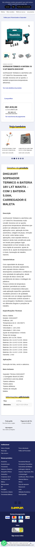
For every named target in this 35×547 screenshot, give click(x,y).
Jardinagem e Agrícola (24, 469)
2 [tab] (14, 158)
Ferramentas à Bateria (7, 492)
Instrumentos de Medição (25, 466)
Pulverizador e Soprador (18, 17)
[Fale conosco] (19, 502)
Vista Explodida (23, 494)
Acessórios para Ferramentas (5, 465)
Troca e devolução (23, 448)
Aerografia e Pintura (6, 472)
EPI (2, 487)
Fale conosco (4, 453)
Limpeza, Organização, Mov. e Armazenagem (26, 473)
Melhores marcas (20, 12)
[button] (29, 26)
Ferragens (3, 489)
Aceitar (8, 7)
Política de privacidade (23, 7)
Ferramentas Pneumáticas (25, 464)
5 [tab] (20, 158)
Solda (20, 489)
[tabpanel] (9, 143)
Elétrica (3, 482)
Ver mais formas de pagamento (15, 116)
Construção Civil (5, 479)
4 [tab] (18, 158)
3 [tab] (16, 158)
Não (13, 7)
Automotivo (4, 474)
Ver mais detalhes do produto (12, 88)
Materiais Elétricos (23, 479)
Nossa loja (4, 451)
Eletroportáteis (5, 484)
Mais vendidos (10, 12)
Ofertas (3, 12)
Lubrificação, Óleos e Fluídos (26, 477)
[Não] (33, 5)
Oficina (20, 482)
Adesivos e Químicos (6, 469)
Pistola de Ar (22, 487)
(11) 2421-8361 (15, 502)
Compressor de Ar (6, 477)
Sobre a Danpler (5, 448)
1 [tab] (12, 158)
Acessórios (4, 461)
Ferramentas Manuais (24, 461)
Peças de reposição (24, 484)
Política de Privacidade (24, 451)
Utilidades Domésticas (24, 492)
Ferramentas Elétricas (6, 494)
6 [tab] (23, 158)
